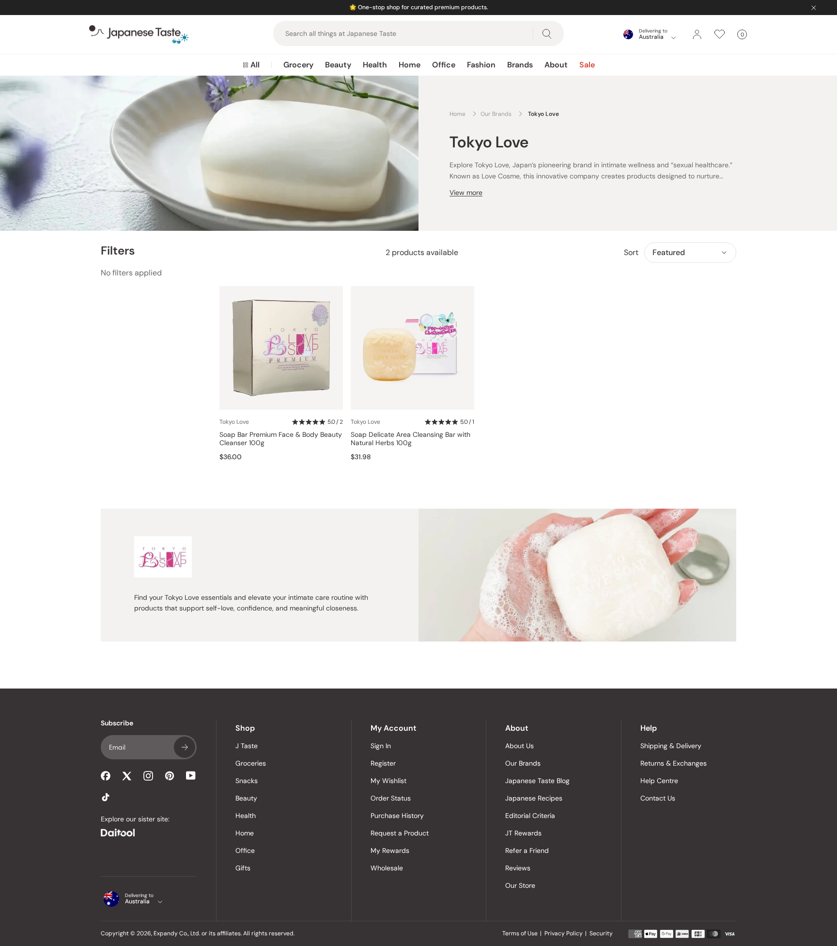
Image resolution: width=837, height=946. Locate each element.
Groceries (250, 763)
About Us (519, 745)
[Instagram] (148, 776)
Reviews (517, 868)
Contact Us (657, 798)
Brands (520, 65)
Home (409, 65)
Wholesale (387, 868)
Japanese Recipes (533, 798)
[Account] (697, 34)
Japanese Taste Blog (537, 780)
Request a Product (400, 833)
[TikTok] (105, 797)
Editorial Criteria (530, 815)
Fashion (481, 65)
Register (383, 763)
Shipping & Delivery (670, 745)
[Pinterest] (169, 776)
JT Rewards (523, 833)
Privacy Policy (563, 933)
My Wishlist (388, 780)
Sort (631, 252)
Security (601, 933)
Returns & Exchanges (673, 763)
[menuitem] (251, 65)
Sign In (381, 745)
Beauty (338, 65)
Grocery (298, 65)
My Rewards (390, 850)
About (556, 65)
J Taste (246, 745)
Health (375, 65)
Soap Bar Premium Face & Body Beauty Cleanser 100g (280, 439)
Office (443, 65)
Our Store (520, 885)
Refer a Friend (527, 850)
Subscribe (184, 747)
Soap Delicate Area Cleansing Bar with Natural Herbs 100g (410, 439)
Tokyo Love (234, 422)
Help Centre (659, 780)
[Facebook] (105, 776)
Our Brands (523, 763)
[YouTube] (191, 775)
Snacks (246, 780)
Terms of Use (520, 933)
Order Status (391, 798)
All (255, 65)
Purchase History (397, 815)
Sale (587, 65)
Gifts (242, 868)
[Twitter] (127, 776)
